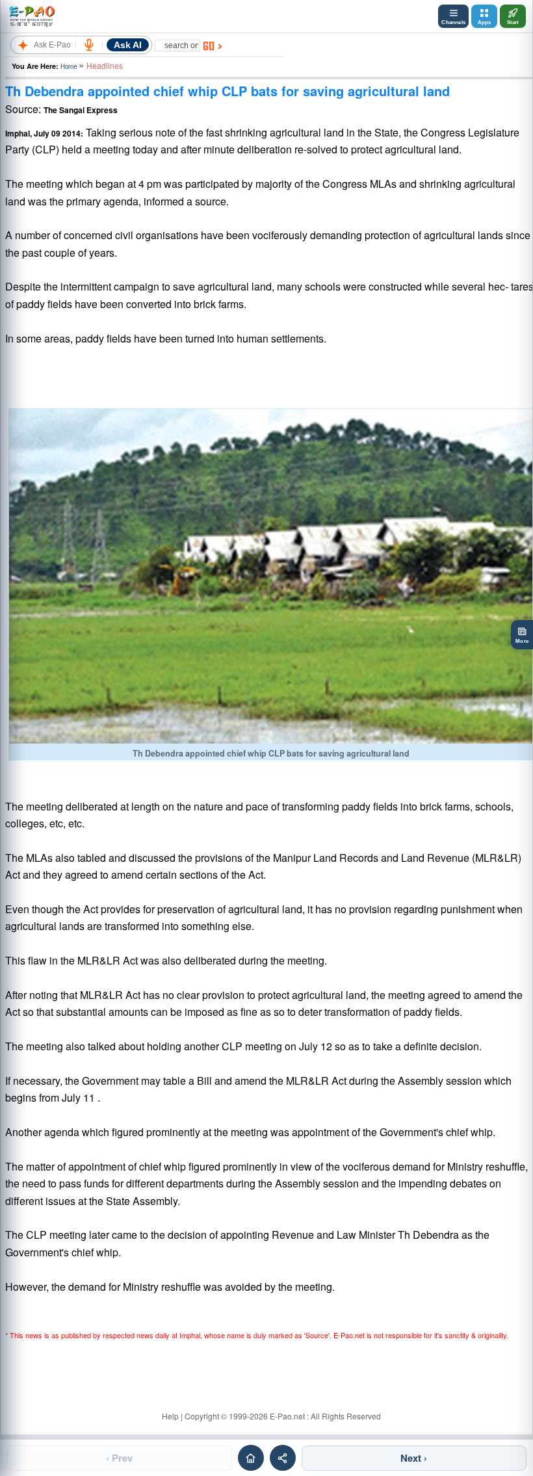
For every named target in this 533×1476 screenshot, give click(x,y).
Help (170, 1415)
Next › (413, 1458)
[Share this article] (283, 1458)
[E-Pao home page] (251, 1458)
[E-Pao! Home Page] (31, 16)
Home (68, 66)
